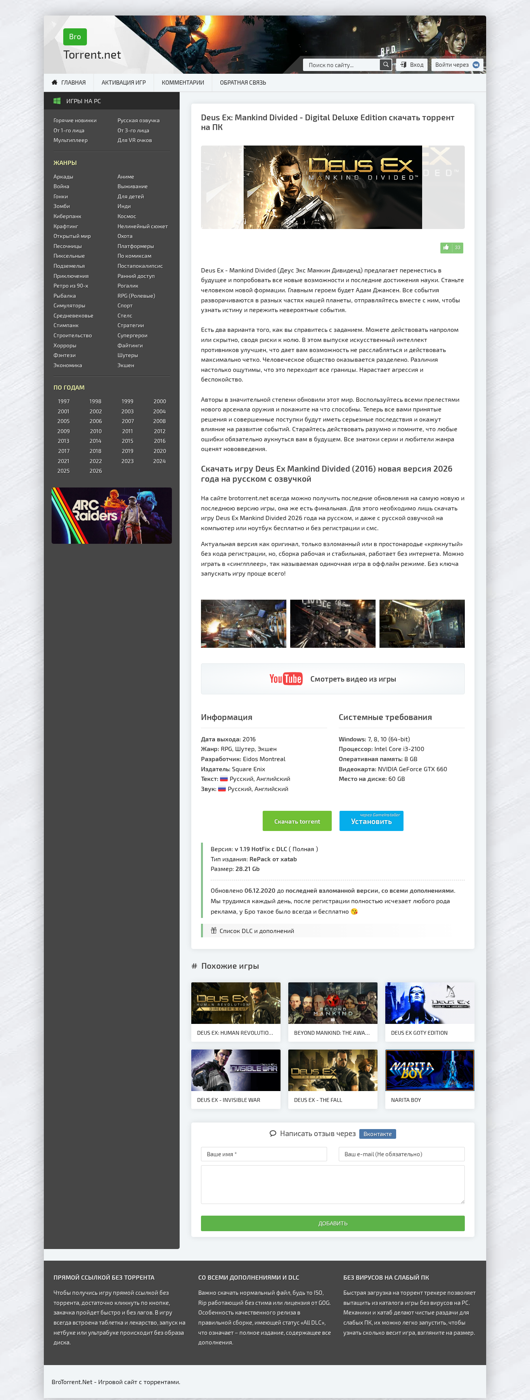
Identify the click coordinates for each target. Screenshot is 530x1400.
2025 (63, 470)
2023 (127, 461)
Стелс (125, 315)
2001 (63, 411)
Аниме (126, 176)
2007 (128, 421)
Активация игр (124, 82)
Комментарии (183, 82)
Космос (127, 216)
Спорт (125, 305)
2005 (63, 421)
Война (61, 186)
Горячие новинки (75, 120)
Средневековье (74, 315)
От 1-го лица (69, 130)
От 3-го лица (133, 130)
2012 (160, 431)
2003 (127, 411)
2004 (159, 411)
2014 (96, 440)
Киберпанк (67, 216)
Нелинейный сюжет (143, 226)
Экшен (126, 365)
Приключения (71, 275)
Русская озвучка (139, 120)
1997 (63, 401)
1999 (127, 401)
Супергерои (132, 335)
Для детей (131, 196)
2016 (160, 440)
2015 (127, 440)
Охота (125, 235)
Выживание (133, 186)
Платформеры (136, 246)
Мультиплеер (71, 140)
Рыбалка (65, 295)
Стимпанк (66, 325)
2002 (96, 411)
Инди (124, 206)
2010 (96, 431)
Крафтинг (66, 226)
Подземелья (69, 265)
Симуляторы (69, 305)
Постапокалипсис (140, 265)
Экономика (68, 365)
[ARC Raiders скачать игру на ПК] (112, 515)
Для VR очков (135, 140)
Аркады (63, 176)
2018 (96, 451)
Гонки (61, 196)
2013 (63, 440)
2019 (127, 451)
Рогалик (128, 285)
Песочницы (68, 246)
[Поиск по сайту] (385, 64)
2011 (127, 431)
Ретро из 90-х (71, 285)
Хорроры (65, 345)
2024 (159, 461)
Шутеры (128, 355)
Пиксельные (69, 255)
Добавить (333, 1223)
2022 (96, 461)
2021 (63, 461)
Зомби (62, 206)
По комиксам (134, 255)
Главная (73, 82)
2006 (96, 421)
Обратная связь (243, 82)
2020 (160, 451)
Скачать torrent (297, 821)
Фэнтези (65, 355)
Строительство (73, 335)
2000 (160, 401)
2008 (159, 421)
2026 (96, 470)
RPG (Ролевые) (136, 295)
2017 (63, 451)
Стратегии (131, 325)
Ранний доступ (136, 275)
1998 (96, 401)
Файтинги (130, 345)
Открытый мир (72, 235)
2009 (63, 431)
